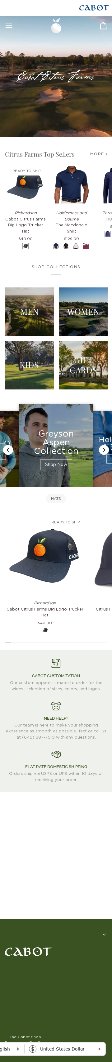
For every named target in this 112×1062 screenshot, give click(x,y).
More (97, 154)
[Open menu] (14, 26)
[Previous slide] (8, 450)
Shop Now (56, 465)
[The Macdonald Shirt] (71, 184)
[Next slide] (104, 450)
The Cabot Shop (25, 1037)
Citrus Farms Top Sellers (40, 154)
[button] (56, 934)
